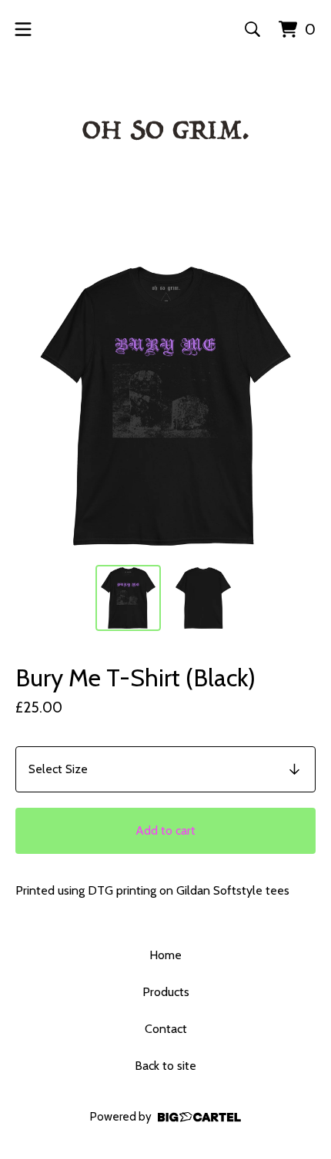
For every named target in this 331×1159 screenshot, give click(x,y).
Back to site (165, 1065)
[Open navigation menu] (23, 29)
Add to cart (165, 830)
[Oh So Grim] (165, 135)
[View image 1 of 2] (128, 598)
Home (165, 955)
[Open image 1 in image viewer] (165, 406)
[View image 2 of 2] (203, 598)
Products (165, 992)
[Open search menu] (252, 29)
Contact (166, 1028)
